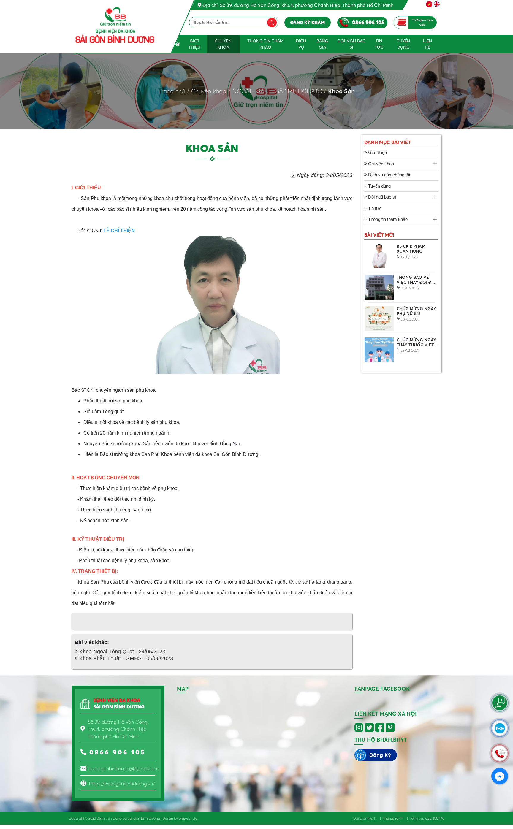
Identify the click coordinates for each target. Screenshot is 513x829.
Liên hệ (427, 44)
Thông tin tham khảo (265, 44)
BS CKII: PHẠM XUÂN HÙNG (411, 248)
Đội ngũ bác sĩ (351, 44)
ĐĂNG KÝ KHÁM (307, 22)
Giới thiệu (194, 44)
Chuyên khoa (223, 44)
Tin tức (379, 44)
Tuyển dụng (403, 44)
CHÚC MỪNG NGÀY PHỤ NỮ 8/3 (416, 311)
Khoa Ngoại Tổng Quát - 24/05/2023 (121, 651)
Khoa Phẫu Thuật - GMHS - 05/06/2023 (125, 658)
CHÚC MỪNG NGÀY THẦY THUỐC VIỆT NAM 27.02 (416, 345)
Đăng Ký (380, 755)
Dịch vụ (301, 44)
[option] (401, 256)
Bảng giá (322, 44)
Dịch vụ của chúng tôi (388, 174)
